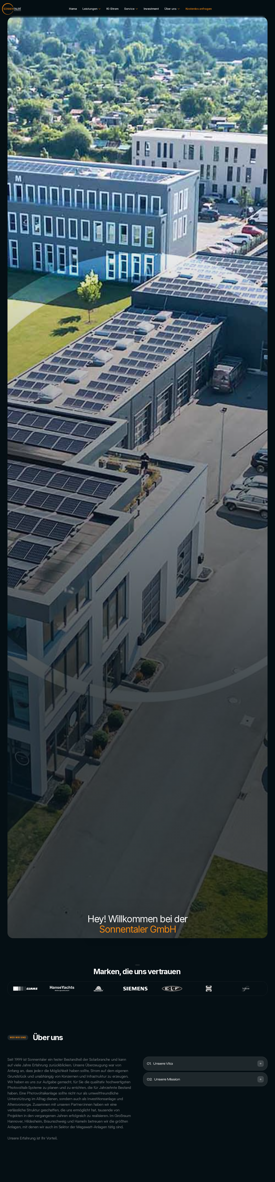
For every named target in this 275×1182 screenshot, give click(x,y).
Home (73, 8)
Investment (151, 8)
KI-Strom (112, 8)
